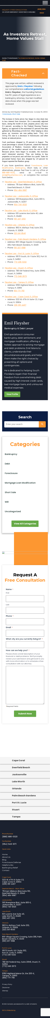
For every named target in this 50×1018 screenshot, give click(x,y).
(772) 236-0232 (9, 955)
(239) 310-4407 (9, 884)
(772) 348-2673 (9, 966)
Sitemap (5, 991)
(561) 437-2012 (8, 918)
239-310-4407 (20, 305)
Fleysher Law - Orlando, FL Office (19, 225)
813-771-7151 (19, 291)
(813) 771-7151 (8, 978)
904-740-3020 (20, 204)
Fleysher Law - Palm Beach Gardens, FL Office (25, 239)
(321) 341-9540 (8, 930)
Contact (5, 870)
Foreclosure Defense (11, 862)
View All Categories (25, 523)
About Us (6, 857)
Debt (7, 463)
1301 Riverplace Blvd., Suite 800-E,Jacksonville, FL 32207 (16, 904)
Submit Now (25, 713)
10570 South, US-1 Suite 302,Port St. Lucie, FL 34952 (14, 952)
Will (7, 501)
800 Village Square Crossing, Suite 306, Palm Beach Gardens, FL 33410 (22, 938)
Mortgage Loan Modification (20, 482)
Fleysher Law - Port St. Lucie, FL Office (22, 253)
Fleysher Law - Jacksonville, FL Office (21, 196)
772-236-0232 (20, 262)
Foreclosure (12, 58)
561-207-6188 (19, 247)
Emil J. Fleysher (25, 86)
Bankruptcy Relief (10, 868)
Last (7, 605)
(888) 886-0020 (9, 836)
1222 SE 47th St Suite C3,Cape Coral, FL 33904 (13, 881)
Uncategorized (13, 511)
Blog (4, 860)
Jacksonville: (7, 900)
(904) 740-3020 (9, 907)
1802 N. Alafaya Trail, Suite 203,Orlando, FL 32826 (15, 926)
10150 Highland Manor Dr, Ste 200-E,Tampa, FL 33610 (18, 974)
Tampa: (5, 971)
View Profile (12, 394)
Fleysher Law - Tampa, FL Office (19, 282)
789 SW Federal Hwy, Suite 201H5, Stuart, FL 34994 (21, 963)
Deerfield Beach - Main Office (13, 889)
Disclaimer (6, 987)
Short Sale (16, 114)
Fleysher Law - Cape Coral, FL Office (21, 296)
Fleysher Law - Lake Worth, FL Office (21, 210)
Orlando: (5, 923)
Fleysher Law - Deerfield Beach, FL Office (23, 182)
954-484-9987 (20, 190)
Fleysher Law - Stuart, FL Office (19, 268)
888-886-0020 (8, 172)
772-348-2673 (20, 276)
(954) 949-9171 (9, 844)
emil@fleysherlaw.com (12, 175)
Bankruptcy (20, 168)
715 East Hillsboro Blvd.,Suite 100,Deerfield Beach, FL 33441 (16, 892)
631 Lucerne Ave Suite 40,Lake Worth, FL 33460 (13, 915)
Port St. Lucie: (7, 948)
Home (4, 58)
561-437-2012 (20, 219)
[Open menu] (45, 2)
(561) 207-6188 (8, 941)
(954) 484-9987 (9, 895)
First (7, 593)
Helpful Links (7, 865)
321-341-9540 (20, 233)
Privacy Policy (7, 984)
